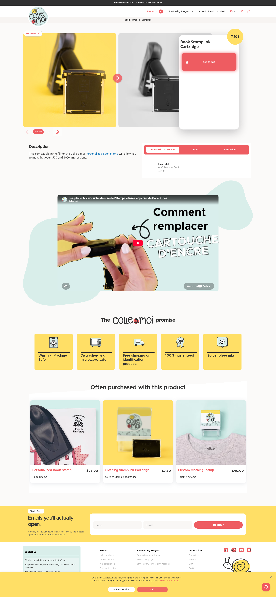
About (202, 11)
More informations (169, 580)
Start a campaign (145, 559)
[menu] (154, 11)
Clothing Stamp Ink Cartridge (127, 470)
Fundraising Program (179, 11)
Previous (27, 131)
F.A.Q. (211, 11)
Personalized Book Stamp (102, 154)
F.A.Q (191, 568)
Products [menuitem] (152, 11)
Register (218, 525)
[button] (233, 11)
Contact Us (194, 555)
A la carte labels (107, 563)
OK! (152, 590)
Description (39, 147)
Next (57, 131)
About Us (193, 559)
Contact (221, 11)
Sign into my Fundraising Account (153, 563)
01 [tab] (49, 132)
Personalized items (109, 568)
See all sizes (31, 34)
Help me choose (107, 555)
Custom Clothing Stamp (196, 470)
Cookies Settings (121, 590)
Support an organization (149, 555)
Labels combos (107, 559)
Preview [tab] (38, 132)
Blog (191, 563)
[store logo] (38, 16)
